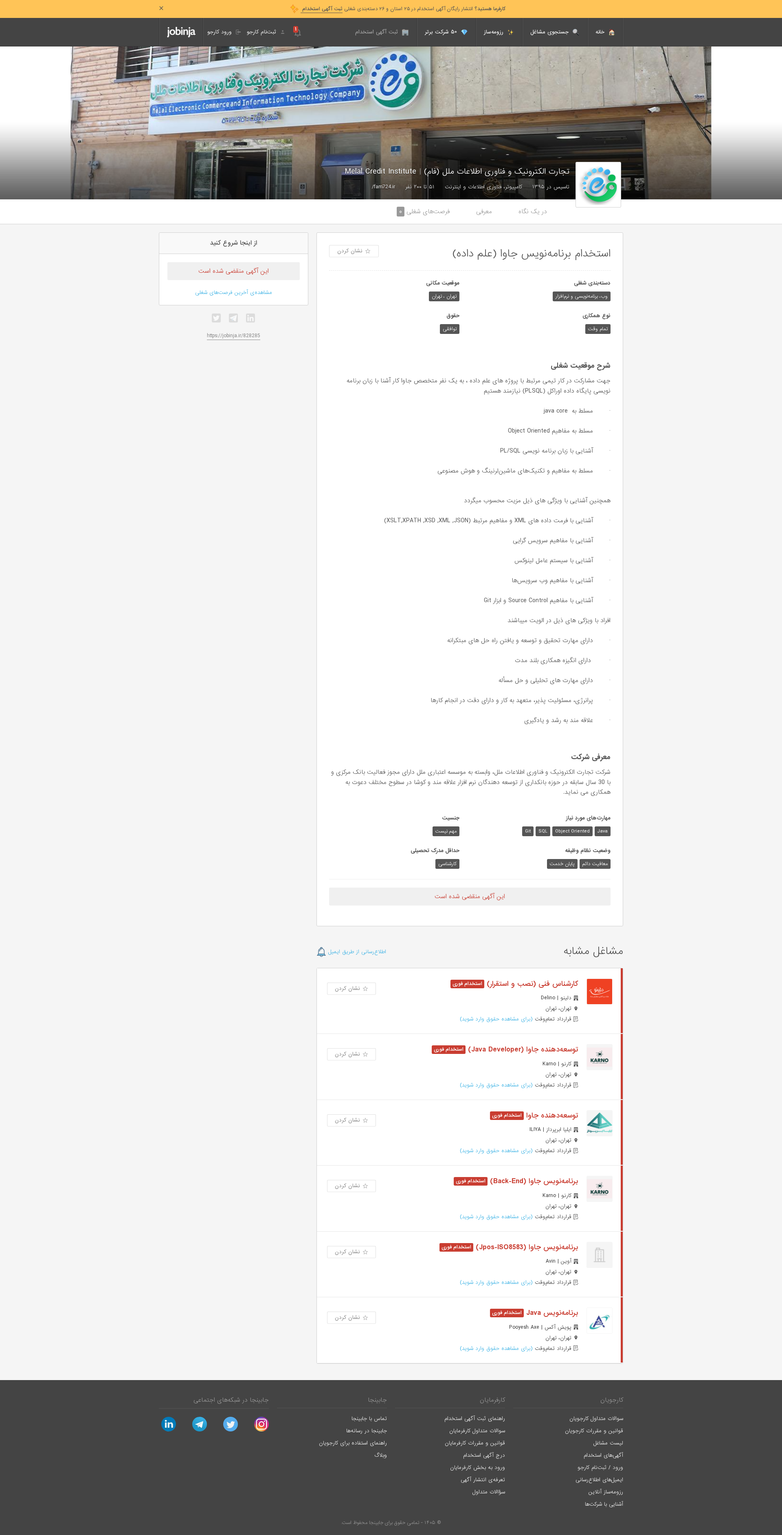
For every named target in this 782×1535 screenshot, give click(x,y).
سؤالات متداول (488, 1492)
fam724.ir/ (383, 187)
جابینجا (377, 1400)
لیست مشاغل (608, 1443)
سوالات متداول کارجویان (596, 1418)
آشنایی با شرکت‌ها (604, 1504)
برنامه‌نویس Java (551, 1313)
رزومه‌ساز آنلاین (606, 1492)
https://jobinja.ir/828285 (233, 336)
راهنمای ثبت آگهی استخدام (474, 1418)
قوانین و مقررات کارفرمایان (475, 1443)
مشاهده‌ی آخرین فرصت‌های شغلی (233, 292)
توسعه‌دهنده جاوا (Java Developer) (522, 1049)
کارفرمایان (492, 1400)
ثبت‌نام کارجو (262, 32)
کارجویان (611, 1400)
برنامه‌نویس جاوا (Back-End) (533, 1181)
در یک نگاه (532, 211)
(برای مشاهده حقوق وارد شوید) (496, 1019)
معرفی (484, 211)
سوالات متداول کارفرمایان (477, 1431)
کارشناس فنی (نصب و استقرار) (531, 983)
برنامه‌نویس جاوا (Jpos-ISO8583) (525, 1247)
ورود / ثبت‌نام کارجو (600, 1467)
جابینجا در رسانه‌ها (366, 1431)
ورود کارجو (220, 32)
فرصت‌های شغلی (424, 211)
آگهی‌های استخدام (603, 1455)
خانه (600, 32)
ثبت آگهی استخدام (377, 32)
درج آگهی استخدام (484, 1455)
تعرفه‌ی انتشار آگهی (483, 1480)
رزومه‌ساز (494, 32)
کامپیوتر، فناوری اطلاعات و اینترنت (483, 187)
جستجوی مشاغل (550, 32)
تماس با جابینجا (369, 1418)
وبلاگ (380, 1455)
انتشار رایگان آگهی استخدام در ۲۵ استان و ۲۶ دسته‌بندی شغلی (403, 9)
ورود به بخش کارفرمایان (477, 1467)
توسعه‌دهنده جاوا (551, 1115)
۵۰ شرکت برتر (442, 32)
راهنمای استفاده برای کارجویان (353, 1443)
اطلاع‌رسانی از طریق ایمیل (356, 952)
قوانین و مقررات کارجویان (594, 1431)
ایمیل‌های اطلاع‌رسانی (599, 1480)
